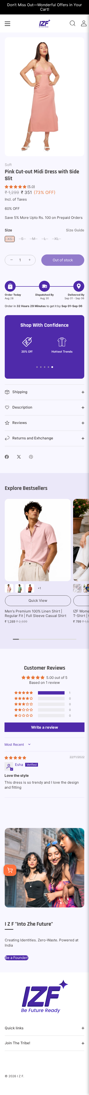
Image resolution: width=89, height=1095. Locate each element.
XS (9, 239)
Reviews (19, 422)
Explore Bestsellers (26, 488)
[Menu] (7, 23)
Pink (9, 588)
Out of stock (63, 260)
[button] (16, 186)
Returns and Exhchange (32, 438)
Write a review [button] (44, 727)
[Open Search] (72, 23)
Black (77, 588)
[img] (15, 757)
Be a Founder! (16, 957)
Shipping (19, 392)
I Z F (20, 1076)
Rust (30, 588)
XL (56, 238)
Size (44, 230)
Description (21, 407)
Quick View (37, 600)
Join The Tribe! (17, 1043)
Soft (8, 164)
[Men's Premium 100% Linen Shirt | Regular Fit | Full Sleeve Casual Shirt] (38, 540)
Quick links (14, 1028)
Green (19, 588)
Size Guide (75, 230)
